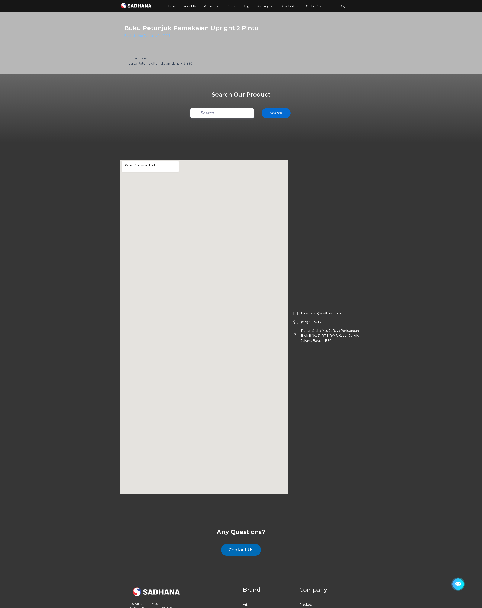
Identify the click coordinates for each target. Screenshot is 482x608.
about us (190, 6)
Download (287, 6)
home (172, 6)
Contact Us (313, 6)
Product (209, 6)
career (231, 6)
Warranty (262, 6)
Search (276, 113)
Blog (246, 6)
